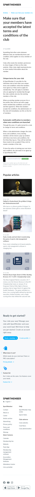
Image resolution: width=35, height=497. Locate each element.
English (8, 401)
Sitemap (5, 432)
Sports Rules (23, 415)
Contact (5, 410)
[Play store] (23, 488)
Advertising (6, 421)
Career (5, 415)
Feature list (7, 382)
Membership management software (7, 452)
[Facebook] (4, 482)
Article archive (7, 418)
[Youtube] (8, 482)
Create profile (24, 338)
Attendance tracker (9, 464)
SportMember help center (25, 411)
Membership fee (8, 441)
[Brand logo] (12, 5)
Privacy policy (7, 424)
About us (6, 412)
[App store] (9, 488)
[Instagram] (12, 482)
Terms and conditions (6, 428)
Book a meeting (10, 338)
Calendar (6, 438)
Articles (5, 13)
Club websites (23, 423)
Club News (22, 426)
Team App (6, 447)
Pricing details (8, 362)
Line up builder (8, 467)
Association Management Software (7, 459)
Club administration (25, 428)
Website (5, 444)
